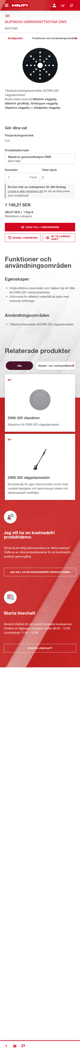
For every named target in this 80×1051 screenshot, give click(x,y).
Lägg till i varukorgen (42, 227)
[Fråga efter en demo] (14, 1046)
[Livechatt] (23, 1046)
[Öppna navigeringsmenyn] (6, 5)
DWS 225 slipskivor (24, 418)
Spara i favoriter (25, 237)
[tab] (15, 38)
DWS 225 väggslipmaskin (29, 477)
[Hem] (20, 5)
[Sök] (71, 5)
